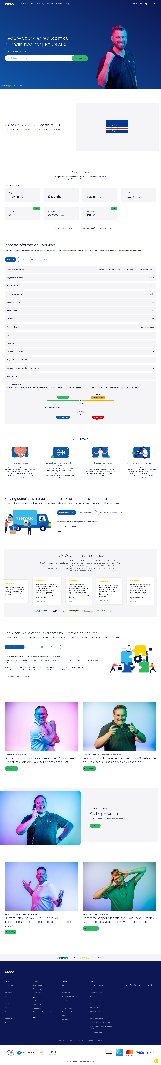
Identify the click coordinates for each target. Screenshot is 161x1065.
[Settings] (146, 4)
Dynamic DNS (8, 1018)
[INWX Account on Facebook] (139, 985)
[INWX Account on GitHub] (143, 985)
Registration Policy (95, 1007)
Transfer (7, 1000)
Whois (6, 1011)
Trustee (7, 1007)
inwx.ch (90, 1040)
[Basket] (150, 4)
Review (63, 1015)
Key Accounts (37, 1004)
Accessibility (93, 996)
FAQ (63, 1004)
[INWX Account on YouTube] (152, 985)
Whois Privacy (9, 1004)
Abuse (92, 1000)
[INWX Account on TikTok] (156, 985)
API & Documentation (68, 1012)
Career (63, 989)
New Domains (8, 992)
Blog (34, 1017)
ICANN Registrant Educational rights (100, 1022)
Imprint (92, 989)
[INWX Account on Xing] (127, 985)
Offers (6, 996)
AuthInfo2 (7, 1022)
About (63, 985)
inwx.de (72, 1040)
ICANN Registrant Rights (97, 1018)
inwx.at (81, 1040)
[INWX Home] (9, 4)
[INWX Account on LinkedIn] (148, 985)
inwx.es (100, 1040)
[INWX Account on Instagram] (135, 985)
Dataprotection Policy (96, 992)
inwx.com (61, 1040)
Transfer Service (37, 1008)
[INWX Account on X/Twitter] (131, 985)
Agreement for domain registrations (100, 1004)
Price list (7, 989)
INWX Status (65, 1019)
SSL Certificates (37, 992)
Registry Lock (8, 1015)
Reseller (35, 1000)
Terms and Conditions (96, 985)
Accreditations (66, 992)
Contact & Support (67, 1008)
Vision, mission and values (69, 996)
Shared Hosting (37, 985)
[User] (154, 4)
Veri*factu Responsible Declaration (100, 1015)
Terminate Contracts (96, 1032)
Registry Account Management (42, 1012)
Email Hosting (37, 989)
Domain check (9, 985)
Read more (8, 682)
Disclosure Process (95, 1011)
